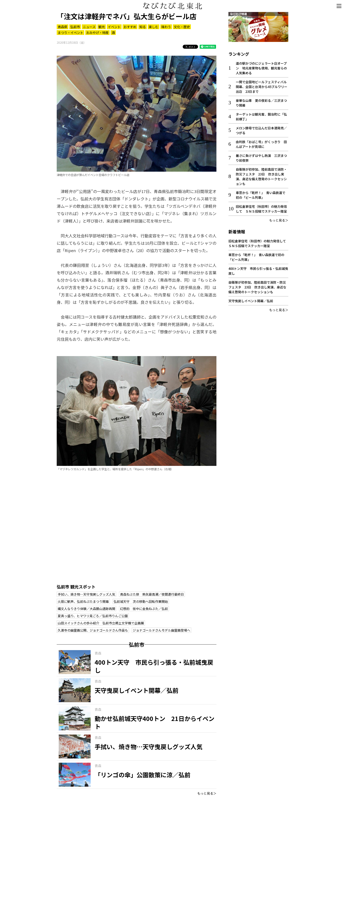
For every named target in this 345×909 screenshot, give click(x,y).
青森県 (62, 26)
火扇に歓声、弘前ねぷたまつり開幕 (83, 601)
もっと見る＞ (206, 793)
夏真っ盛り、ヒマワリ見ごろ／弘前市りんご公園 (93, 615)
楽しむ (153, 26)
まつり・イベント (70, 32)
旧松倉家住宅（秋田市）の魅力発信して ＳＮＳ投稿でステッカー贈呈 (261, 209)
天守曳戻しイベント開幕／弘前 (250, 300)
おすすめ (130, 26)
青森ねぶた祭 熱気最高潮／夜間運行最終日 (152, 594)
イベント (114, 26)
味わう (166, 26)
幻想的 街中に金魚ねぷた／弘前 (144, 608)
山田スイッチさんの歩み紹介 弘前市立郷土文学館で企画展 (101, 623)
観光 (101, 26)
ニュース (89, 26)
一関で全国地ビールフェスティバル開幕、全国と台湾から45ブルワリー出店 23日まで (261, 86)
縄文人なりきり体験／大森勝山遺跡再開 (86, 608)
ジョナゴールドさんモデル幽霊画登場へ (161, 630)
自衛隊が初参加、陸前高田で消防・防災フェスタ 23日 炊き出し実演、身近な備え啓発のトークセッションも (261, 176)
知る (142, 26)
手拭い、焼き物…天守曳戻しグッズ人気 (86, 594)
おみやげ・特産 (97, 32)
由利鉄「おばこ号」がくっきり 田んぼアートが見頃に (261, 144)
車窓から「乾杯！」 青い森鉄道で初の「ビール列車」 (260, 195)
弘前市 (75, 26)
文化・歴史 (182, 26)
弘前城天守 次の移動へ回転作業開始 (141, 601)
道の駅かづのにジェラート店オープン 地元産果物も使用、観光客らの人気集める (261, 68)
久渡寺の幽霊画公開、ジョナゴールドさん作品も (93, 630)
